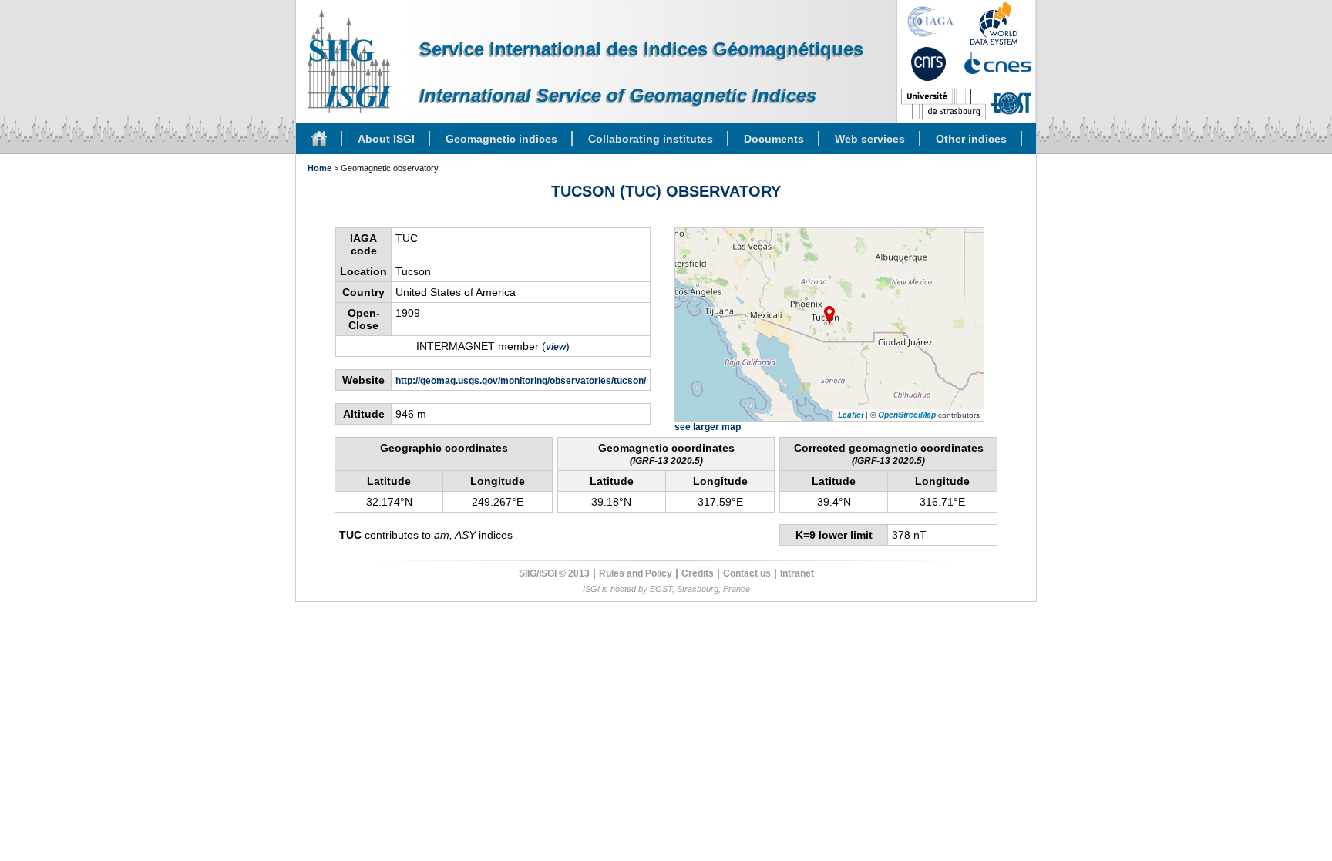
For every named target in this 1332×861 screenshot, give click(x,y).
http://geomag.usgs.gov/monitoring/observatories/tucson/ (520, 380)
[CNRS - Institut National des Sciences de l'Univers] (928, 64)
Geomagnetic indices (501, 139)
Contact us (747, 573)
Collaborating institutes (650, 139)
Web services (870, 139)
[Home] (319, 138)
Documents (774, 139)
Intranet (797, 573)
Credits (697, 573)
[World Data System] (994, 23)
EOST (661, 589)
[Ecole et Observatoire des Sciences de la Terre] (1010, 103)
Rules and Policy (635, 573)
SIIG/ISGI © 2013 (554, 573)
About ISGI (386, 139)
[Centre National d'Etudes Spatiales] (997, 63)
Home (319, 168)
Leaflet (850, 414)
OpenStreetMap (907, 414)
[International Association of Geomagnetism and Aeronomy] (931, 21)
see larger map (707, 427)
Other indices (971, 139)
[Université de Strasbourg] (943, 104)
